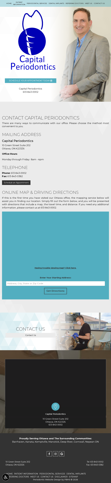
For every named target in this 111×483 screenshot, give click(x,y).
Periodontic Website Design (47, 479)
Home (9, 3)
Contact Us (99, 3)
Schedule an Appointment (16, 182)
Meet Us (88, 3)
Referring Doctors (75, 3)
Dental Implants (56, 3)
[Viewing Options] (5, 477)
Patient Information (26, 474)
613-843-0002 (18, 173)
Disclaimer (61, 477)
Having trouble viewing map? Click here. (55, 268)
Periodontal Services (37, 3)
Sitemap (73, 477)
